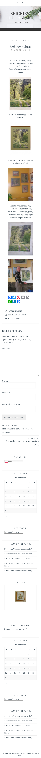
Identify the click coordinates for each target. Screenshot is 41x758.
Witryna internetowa (11, 404)
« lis (5, 517)
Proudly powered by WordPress (13, 753)
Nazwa (5, 381)
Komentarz (7, 348)
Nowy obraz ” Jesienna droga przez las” (18, 549)
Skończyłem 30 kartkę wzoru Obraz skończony (17, 429)
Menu (21, 3)
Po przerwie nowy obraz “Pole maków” (18, 554)
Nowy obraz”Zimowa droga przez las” (17, 559)
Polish (10, 461)
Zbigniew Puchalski (20, 15)
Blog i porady (20, 41)
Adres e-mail (7, 393)
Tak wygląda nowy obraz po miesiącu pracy (22, 441)
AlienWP (20, 756)
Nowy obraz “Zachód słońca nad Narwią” (18, 571)
